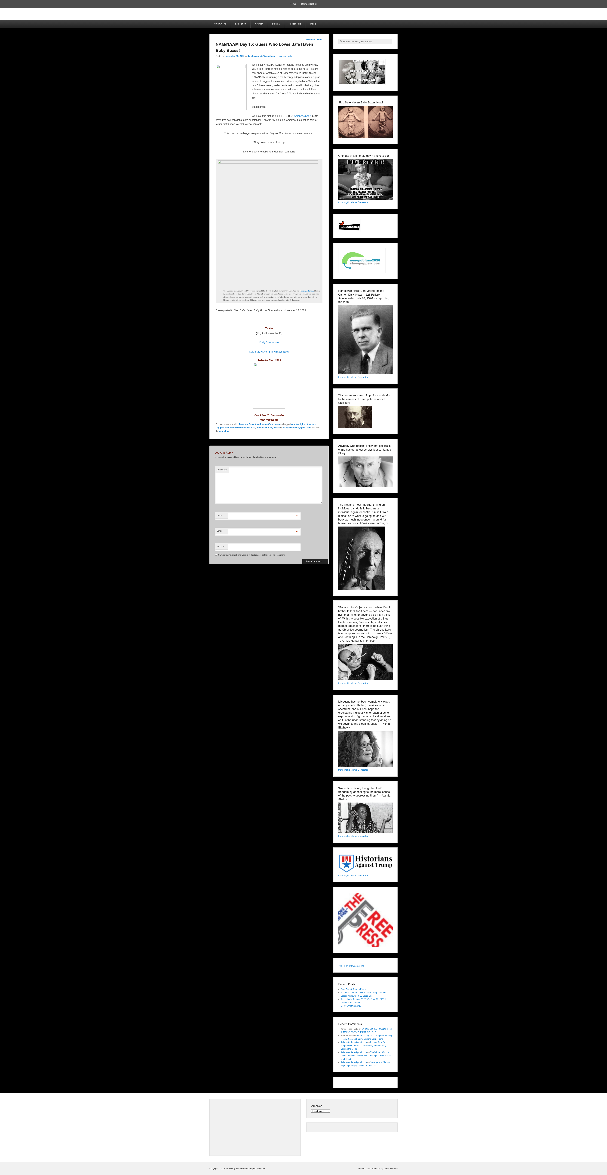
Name (219, 515)
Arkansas (311, 424)
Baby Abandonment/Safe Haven (264, 424)
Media (313, 23)
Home (293, 4)
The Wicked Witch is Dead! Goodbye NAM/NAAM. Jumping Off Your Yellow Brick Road (365, 1055)
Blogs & (276, 23)
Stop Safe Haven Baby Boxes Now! (269, 351)
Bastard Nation (309, 4)
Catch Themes (391, 1168)
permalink (224, 431)
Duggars (220, 427)
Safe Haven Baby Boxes (268, 427)
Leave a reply (285, 56)
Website (220, 546)
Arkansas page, (303, 116)
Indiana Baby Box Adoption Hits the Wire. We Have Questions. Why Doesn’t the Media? (363, 1045)
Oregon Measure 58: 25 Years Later (357, 996)
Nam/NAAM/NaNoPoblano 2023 (240, 427)
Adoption (243, 424)
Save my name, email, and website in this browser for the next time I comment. (251, 555)
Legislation (240, 23)
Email (219, 531)
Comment (222, 469)
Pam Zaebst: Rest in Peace (353, 989)
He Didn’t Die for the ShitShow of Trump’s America (364, 992)
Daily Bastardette (269, 342)
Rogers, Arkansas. (307, 290)
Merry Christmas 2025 (351, 1006)
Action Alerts (220, 23)
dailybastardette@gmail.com (262, 56)
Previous (309, 39)
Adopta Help (295, 23)
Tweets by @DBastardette (351, 965)
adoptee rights (298, 424)
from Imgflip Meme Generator (353, 202)
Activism (259, 23)
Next (321, 39)
